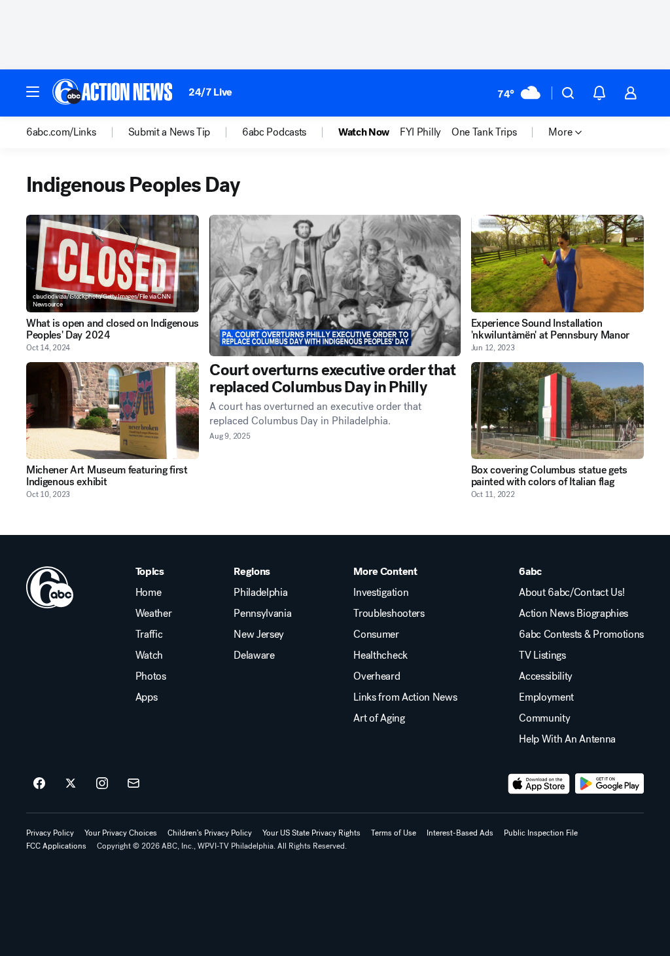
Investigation (380, 592)
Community (544, 718)
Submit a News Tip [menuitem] (169, 132)
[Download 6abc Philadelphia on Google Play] (609, 783)
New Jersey (259, 634)
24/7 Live (210, 92)
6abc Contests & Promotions (581, 634)
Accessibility (546, 676)
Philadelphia (260, 592)
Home (148, 592)
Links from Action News (405, 697)
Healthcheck (380, 655)
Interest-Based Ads (460, 833)
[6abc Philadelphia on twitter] (71, 784)
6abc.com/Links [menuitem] (61, 132)
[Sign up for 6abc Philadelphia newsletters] (133, 784)
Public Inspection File (541, 833)
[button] (32, 92)
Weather (153, 613)
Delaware (254, 655)
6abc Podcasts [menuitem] (274, 132)
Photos (150, 676)
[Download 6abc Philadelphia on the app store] (539, 783)
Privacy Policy (50, 833)
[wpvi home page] (49, 587)
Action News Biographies (573, 613)
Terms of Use (393, 833)
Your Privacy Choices (120, 833)
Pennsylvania (262, 613)
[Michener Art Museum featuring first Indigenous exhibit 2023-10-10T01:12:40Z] (112, 411)
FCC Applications (56, 846)
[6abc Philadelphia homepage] (113, 93)
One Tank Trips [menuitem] (484, 132)
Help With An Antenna (567, 739)
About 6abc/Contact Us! (571, 592)
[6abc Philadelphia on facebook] (39, 784)
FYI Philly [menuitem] (420, 132)
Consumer (375, 634)
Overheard (376, 676)
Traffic (149, 634)
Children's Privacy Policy (210, 833)
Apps (146, 697)
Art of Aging (378, 718)
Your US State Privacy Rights (311, 833)
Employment (546, 697)
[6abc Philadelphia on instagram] (102, 784)
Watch (149, 655)
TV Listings (542, 655)
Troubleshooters (388, 613)
